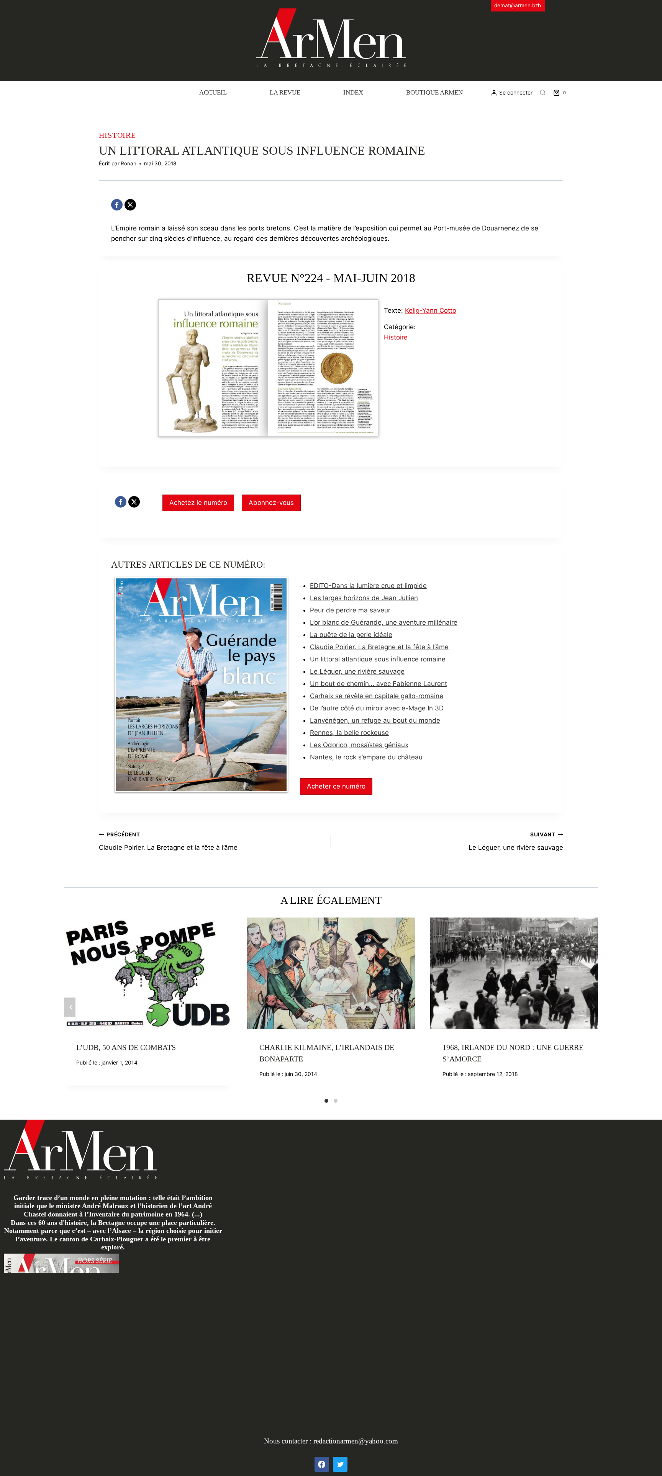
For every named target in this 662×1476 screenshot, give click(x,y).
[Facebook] (117, 205)
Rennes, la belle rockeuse (349, 732)
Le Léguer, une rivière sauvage (357, 671)
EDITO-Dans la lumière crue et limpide (368, 585)
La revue (285, 92)
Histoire (117, 135)
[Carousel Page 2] (335, 1100)
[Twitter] (340, 1464)
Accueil (213, 92)
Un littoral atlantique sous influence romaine (378, 659)
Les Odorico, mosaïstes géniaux (359, 745)
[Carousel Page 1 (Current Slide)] (326, 1100)
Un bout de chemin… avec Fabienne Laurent (378, 683)
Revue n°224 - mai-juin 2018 (331, 278)
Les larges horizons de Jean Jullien (364, 598)
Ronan (128, 163)
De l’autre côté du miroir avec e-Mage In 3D (377, 708)
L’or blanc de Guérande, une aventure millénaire (383, 622)
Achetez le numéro (198, 502)
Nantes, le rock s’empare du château (366, 757)
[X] (130, 205)
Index (353, 92)
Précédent (69, 1007)
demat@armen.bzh (517, 5)
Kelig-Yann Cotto (430, 310)
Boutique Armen (434, 92)
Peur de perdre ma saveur (350, 610)
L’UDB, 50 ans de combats (126, 1047)
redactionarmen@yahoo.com (355, 1441)
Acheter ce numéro (336, 786)
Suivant (592, 1007)
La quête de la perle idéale (351, 634)
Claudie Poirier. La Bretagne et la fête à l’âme (379, 647)
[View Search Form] (542, 92)
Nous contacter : (288, 1441)
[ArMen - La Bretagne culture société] (331, 37)
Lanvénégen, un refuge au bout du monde (375, 720)
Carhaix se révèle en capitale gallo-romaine (376, 696)
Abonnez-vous (271, 502)
